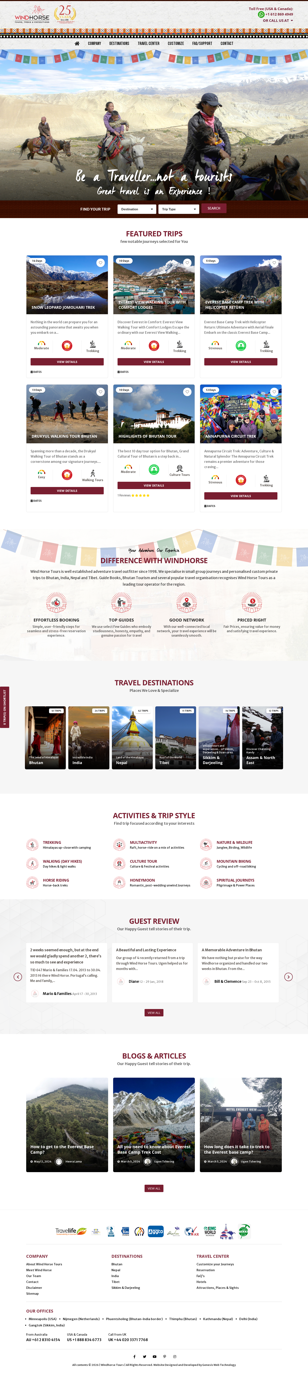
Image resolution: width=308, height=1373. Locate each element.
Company (94, 43)
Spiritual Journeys (235, 880)
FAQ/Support (202, 43)
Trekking (52, 842)
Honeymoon (142, 880)
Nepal (115, 1270)
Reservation (206, 1270)
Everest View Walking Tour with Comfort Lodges (152, 305)
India (115, 1276)
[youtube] (154, 1356)
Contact (227, 43)
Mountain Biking (234, 861)
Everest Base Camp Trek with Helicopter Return (234, 305)
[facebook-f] (134, 1356)
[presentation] (18, 977)
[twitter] (144, 1356)
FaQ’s (201, 1276)
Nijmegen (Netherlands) (81, 1319)
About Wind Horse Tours (44, 1264)
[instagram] (175, 1356)
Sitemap (32, 1294)
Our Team (33, 1276)
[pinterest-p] (164, 1356)
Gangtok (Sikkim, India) (47, 1325)
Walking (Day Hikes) (62, 861)
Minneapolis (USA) (43, 1319)
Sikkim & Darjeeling (125, 1288)
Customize (176, 43)
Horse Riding (56, 880)
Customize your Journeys (215, 1264)
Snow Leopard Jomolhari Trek (63, 307)
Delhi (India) (248, 1319)
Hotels (201, 1282)
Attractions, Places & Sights (218, 1288)
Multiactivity (143, 842)
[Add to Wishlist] (100, 263)
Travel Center (148, 43)
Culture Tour (143, 861)
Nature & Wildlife (234, 842)
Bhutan (116, 1264)
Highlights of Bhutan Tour (147, 436)
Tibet (115, 1282)
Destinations (119, 43)
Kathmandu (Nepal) (218, 1319)
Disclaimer (34, 1288)
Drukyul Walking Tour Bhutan (64, 436)
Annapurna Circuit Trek (230, 436)
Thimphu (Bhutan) (183, 1319)
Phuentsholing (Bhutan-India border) (134, 1319)
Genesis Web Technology (219, 1365)
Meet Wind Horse (39, 1270)
